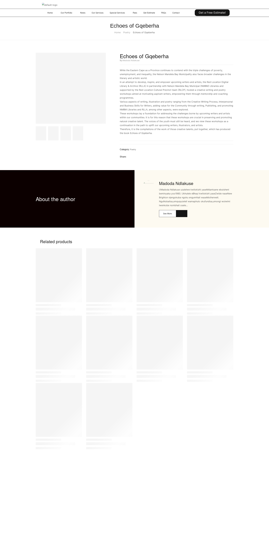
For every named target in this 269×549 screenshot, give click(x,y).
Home (117, 32)
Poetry (126, 32)
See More (167, 213)
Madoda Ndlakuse (131, 60)
